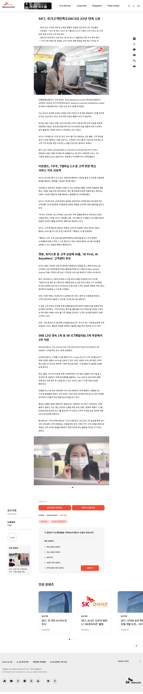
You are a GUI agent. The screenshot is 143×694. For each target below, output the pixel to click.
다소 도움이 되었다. (54, 554)
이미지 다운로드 (88, 510)
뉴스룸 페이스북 (54, 683)
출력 (134, 66)
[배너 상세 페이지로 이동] (38, 6)
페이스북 (18, 683)
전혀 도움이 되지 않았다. (55, 570)
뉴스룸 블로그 (48, 683)
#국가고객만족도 (59, 524)
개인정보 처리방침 (39, 664)
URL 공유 (134, 60)
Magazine (97, 6)
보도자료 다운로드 (55, 510)
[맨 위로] (136, 648)
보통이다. (50, 559)
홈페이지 (4, 683)
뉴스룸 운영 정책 (22, 664)
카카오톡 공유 (134, 49)
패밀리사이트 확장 (129, 663)
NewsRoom (8, 7)
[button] (70, 489)
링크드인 (38, 683)
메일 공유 (134, 55)
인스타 (24, 683)
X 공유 (134, 44)
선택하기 (90, 570)
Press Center (113, 6)
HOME (41, 517)
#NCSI (43, 524)
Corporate (81, 6)
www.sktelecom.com (74, 99)
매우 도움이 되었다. (54, 549)
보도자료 (12, 510)
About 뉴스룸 (7, 664)
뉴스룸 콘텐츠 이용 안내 (58, 664)
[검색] (129, 6)
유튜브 (11, 683)
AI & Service (65, 6)
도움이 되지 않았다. (54, 565)
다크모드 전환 (133, 6)
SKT (8, 5)
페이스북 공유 (134, 38)
